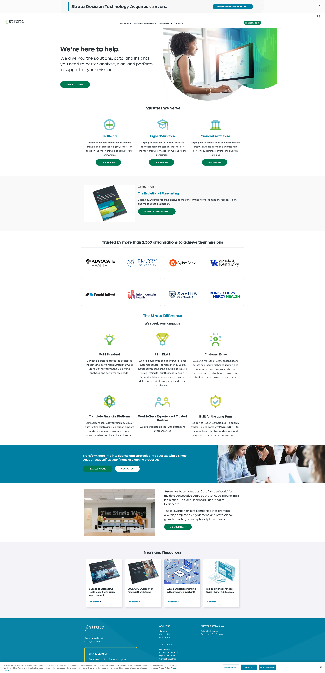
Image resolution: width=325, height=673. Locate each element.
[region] (162, 667)
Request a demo (97, 468)
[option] (104, 583)
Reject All (248, 667)
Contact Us (127, 468)
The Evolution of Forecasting (158, 193)
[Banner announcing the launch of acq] (162, 6)
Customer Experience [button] (144, 23)
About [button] (178, 23)
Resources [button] (164, 23)
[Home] (21, 22)
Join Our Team (177, 527)
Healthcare (109, 136)
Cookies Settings (230, 667)
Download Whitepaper (156, 211)
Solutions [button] (124, 23)
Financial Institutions (215, 136)
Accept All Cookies (267, 667)
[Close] (321, 667)
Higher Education (162, 136)
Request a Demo (252, 23)
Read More (94, 601)
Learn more (108, 162)
